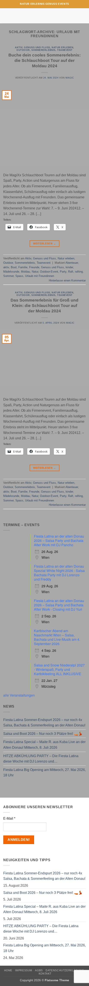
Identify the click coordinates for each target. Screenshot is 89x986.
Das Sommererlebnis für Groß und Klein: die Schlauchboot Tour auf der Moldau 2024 (44, 305)
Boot (14, 267)
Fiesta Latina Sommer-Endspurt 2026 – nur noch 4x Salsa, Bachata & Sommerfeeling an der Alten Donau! (44, 722)
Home (8, 970)
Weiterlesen (44, 243)
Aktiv (18, 47)
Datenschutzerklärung (65, 970)
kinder (69, 267)
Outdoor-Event (49, 271)
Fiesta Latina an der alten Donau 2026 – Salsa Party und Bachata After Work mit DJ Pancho (59, 540)
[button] (5, 15)
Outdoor (23, 50)
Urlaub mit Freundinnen (39, 276)
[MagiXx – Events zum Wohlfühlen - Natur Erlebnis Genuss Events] (44, 15)
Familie (22, 267)
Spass (19, 276)
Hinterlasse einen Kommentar (67, 280)
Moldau (25, 271)
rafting (79, 271)
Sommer (8, 276)
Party (63, 271)
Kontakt (45, 973)
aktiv (6, 267)
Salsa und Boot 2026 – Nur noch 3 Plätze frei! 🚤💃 (43, 733)
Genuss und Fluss (37, 47)
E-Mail (9, 818)
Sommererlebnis (43, 50)
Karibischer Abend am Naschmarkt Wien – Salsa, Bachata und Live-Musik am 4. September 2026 (57, 637)
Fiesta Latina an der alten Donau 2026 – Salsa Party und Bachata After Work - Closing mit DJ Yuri (59, 605)
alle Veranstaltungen (19, 695)
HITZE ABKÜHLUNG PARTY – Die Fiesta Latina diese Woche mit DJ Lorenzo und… (40, 758)
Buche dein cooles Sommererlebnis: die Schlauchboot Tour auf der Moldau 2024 (44, 60)
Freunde (34, 267)
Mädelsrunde (11, 271)
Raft (70, 271)
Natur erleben (62, 47)
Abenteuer (71, 262)
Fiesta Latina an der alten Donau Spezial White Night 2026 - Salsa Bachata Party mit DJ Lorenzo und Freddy (59, 573)
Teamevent (65, 50)
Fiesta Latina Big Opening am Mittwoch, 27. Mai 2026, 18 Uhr (44, 772)
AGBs (39, 970)
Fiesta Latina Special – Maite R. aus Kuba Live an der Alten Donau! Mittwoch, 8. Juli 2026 (44, 744)
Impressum (23, 970)
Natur (35, 271)
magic (69, 77)
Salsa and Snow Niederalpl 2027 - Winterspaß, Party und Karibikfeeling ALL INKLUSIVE (59, 669)
